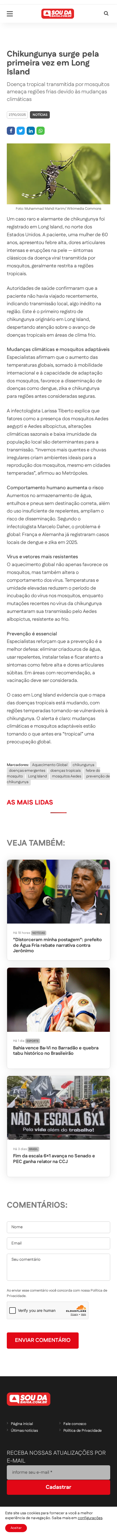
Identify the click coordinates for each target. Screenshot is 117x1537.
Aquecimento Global (49, 765)
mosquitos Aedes (66, 776)
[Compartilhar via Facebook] (11, 131)
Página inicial (22, 1424)
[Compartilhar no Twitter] (21, 131)
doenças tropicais (65, 770)
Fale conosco (74, 1424)
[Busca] (106, 14)
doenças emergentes (27, 770)
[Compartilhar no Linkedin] (31, 131)
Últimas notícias (24, 1430)
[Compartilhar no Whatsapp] (40, 131)
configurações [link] (90, 1518)
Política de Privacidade (82, 1430)
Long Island (37, 776)
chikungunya (83, 765)
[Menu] (10, 14)
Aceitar (16, 1528)
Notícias (40, 115)
